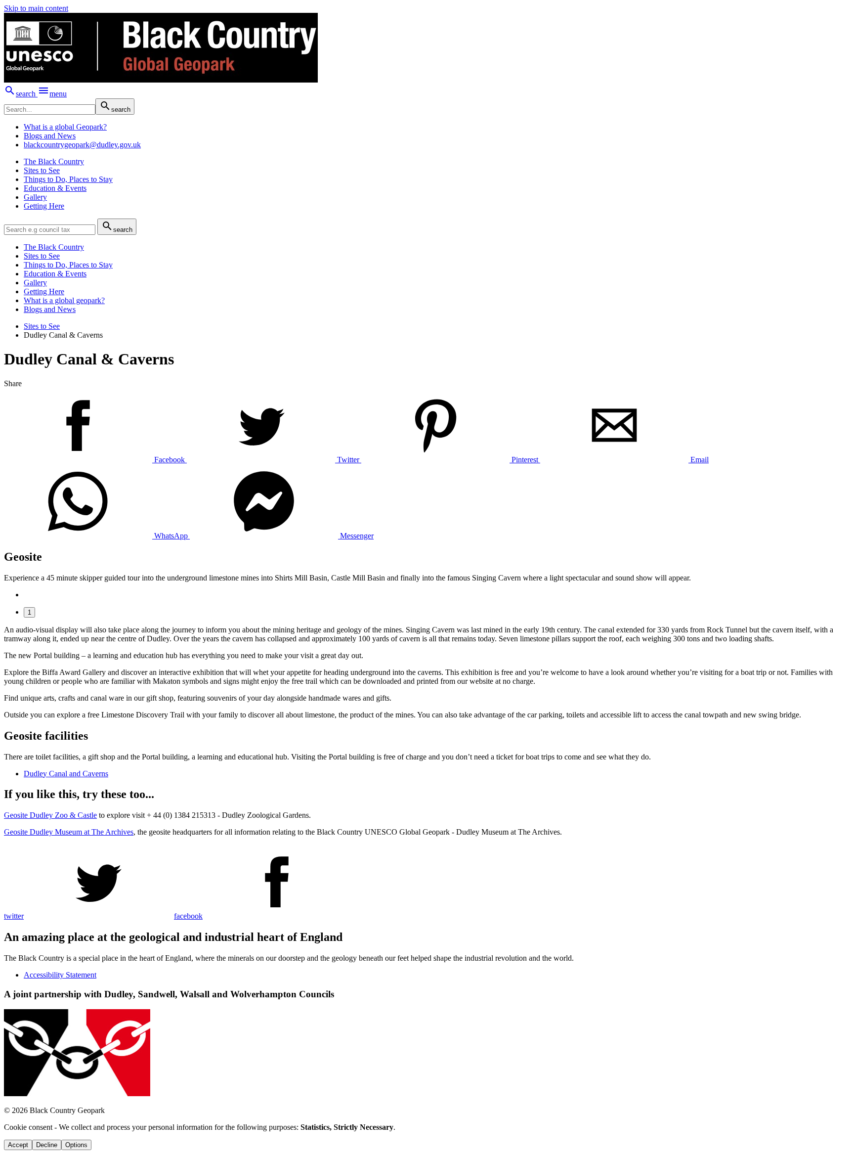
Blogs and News (50, 136)
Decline (46, 1145)
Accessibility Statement (60, 975)
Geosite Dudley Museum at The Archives (68, 832)
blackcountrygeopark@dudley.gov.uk (82, 144)
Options (76, 1145)
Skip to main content (36, 8)
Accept (18, 1145)
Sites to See (42, 326)
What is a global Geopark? (65, 127)
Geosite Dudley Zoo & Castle (50, 815)
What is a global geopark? (64, 300)
